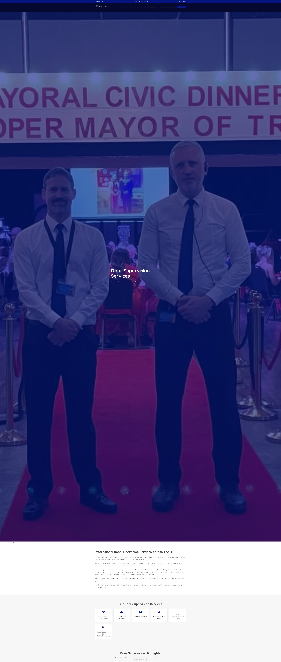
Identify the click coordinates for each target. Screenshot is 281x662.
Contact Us (181, 7)
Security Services (133, 7)
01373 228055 (184, 1)
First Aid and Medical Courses (149, 7)
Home (1, 542)
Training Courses (121, 7)
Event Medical (165, 7)
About (172, 7)
